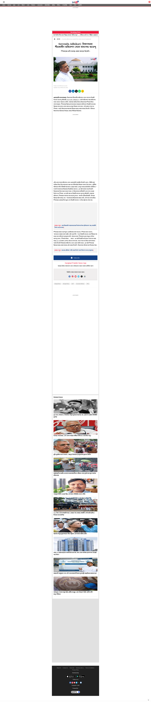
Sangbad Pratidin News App (75, 263)
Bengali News (66, 284)
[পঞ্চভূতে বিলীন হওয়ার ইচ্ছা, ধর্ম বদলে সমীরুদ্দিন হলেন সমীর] (75, 486)
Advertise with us (80, 668)
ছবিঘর (53, 5)
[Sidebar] (4, 2)
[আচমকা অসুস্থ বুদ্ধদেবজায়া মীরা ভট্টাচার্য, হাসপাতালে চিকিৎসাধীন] (75, 525)
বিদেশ (23, 5)
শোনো (3, 5)
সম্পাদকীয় (64, 5)
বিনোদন (33, 5)
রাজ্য (14, 5)
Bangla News (58, 284)
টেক (75, 5)
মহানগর (9, 5)
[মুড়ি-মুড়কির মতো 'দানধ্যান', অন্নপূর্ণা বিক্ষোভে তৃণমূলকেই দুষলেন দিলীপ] (75, 446)
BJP (73, 284)
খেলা (28, 5)
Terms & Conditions (89, 668)
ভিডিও (58, 5)
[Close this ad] (148, 700)
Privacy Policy (75, 670)
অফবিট (80, 5)
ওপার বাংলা (39, 5)
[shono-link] (149, 2)
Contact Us (65, 668)
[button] (70, 91)
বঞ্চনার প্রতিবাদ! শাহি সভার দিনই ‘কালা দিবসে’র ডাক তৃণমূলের (77, 250)
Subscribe (72, 668)
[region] (75, 19)
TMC (88, 284)
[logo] (75, 2)
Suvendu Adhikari (80, 284)
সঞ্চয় (70, 5)
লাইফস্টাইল (47, 5)
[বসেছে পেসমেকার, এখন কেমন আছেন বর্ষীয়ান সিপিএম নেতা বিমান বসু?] (75, 427)
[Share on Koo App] (82, 92)
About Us (59, 668)
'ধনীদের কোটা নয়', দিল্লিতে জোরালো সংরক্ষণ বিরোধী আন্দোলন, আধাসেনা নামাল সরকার (82, 35)
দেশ (19, 5)
